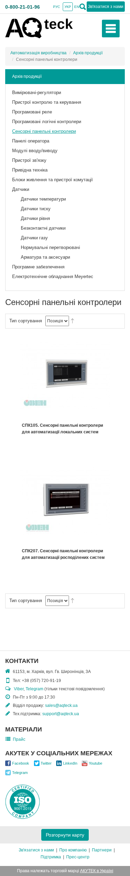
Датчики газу (34, 237)
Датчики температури (43, 199)
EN (76, 7)
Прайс (19, 739)
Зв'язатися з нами (36, 850)
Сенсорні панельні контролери (44, 131)
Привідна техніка (29, 170)
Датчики (20, 189)
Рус (56, 7)
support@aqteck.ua (60, 713)
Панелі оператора (30, 141)
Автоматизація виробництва (38, 52)
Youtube (95, 763)
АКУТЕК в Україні (96, 870)
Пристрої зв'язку (29, 160)
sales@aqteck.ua (61, 705)
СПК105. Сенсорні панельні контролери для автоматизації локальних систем (62, 428)
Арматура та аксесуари (45, 257)
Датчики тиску (36, 208)
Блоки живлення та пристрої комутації (52, 179)
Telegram (34, 688)
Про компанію (73, 850)
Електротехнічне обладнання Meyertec (52, 276)
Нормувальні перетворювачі (50, 247)
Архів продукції (88, 52)
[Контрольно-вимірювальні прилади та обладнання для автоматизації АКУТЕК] (39, 27)
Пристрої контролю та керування (46, 102)
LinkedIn (70, 763)
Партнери (102, 850)
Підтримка (51, 857)
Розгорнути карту (65, 835)
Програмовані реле (32, 111)
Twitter (46, 763)
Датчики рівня (35, 218)
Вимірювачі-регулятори (36, 92)
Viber (19, 688)
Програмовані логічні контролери (46, 121)
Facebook (20, 763)
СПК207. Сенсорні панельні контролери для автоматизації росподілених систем (63, 554)
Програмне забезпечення (38, 266)
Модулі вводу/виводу (35, 150)
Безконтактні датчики (43, 228)
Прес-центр (77, 857)
